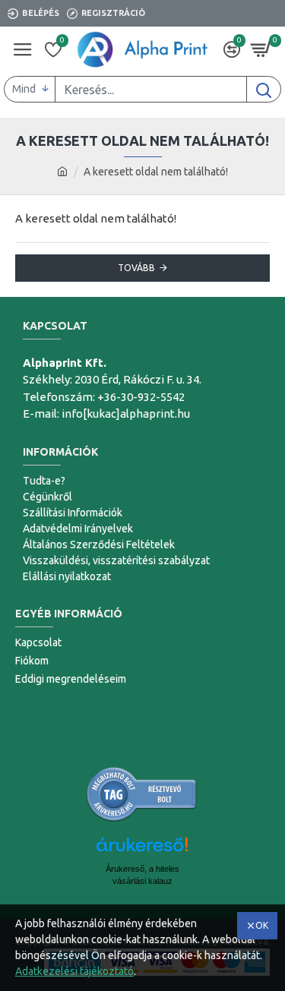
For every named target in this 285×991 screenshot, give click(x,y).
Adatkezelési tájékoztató (74, 971)
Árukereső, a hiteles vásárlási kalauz (142, 874)
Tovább (136, 268)
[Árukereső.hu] (142, 794)
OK (261, 925)
